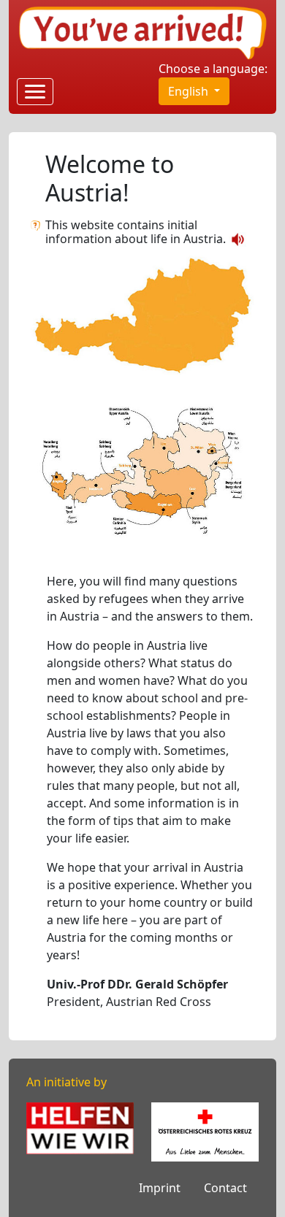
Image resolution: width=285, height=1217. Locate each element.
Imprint (159, 1188)
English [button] (189, 91)
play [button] (238, 239)
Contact (225, 1188)
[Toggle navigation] (35, 91)
